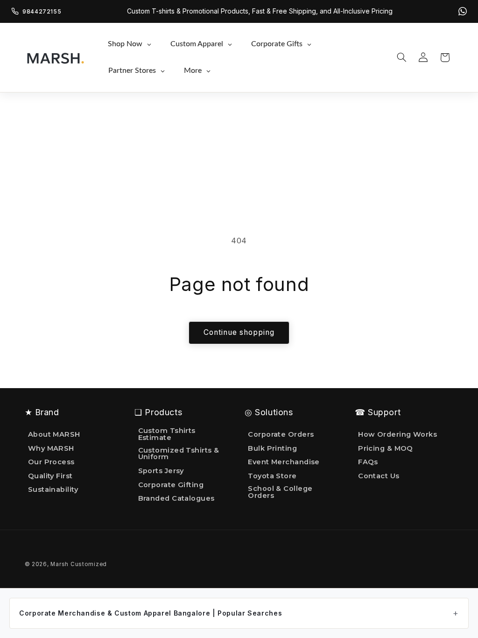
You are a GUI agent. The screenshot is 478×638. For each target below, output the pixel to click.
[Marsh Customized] (55, 57)
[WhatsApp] (462, 11)
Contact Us (378, 476)
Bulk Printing (272, 448)
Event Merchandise (284, 462)
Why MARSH (51, 448)
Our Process (51, 462)
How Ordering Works (397, 435)
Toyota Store (272, 476)
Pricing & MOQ (385, 448)
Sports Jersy (161, 471)
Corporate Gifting (171, 485)
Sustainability (53, 489)
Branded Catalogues (176, 498)
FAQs (368, 462)
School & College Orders (280, 492)
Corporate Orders (281, 435)
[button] (401, 57)
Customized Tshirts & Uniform (178, 453)
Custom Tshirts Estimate (167, 434)
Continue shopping (239, 332)
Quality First (50, 476)
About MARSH (54, 435)
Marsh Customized (78, 564)
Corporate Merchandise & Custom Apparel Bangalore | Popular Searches (150, 613)
